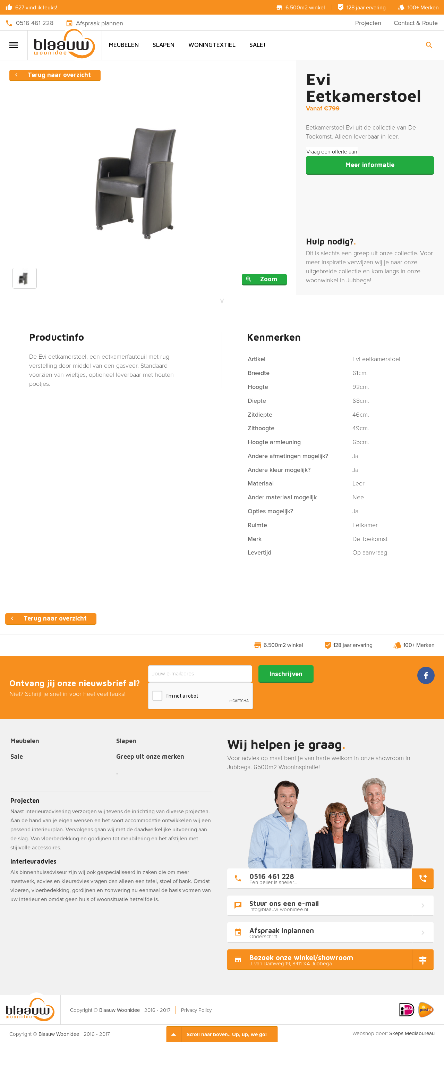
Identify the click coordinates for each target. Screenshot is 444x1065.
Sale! (257, 44)
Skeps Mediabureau (412, 1033)
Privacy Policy (196, 1010)
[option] (148, 177)
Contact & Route (416, 23)
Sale (16, 757)
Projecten (368, 23)
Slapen (163, 44)
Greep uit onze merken (150, 757)
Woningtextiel (212, 44)
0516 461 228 (34, 23)
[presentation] (201, 696)
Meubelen (124, 44)
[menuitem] (124, 45)
